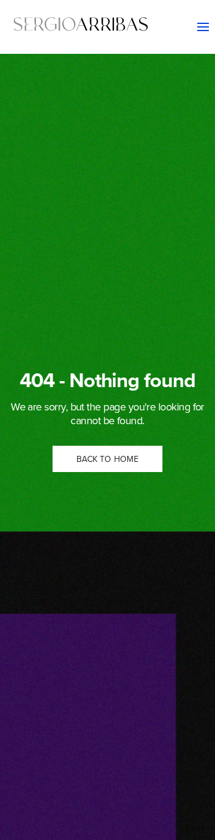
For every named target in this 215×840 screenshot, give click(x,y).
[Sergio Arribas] (80, 27)
